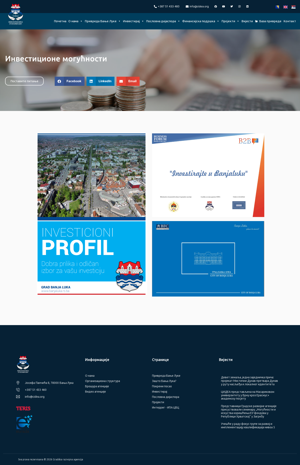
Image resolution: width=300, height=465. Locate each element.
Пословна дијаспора (161, 21)
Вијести (247, 21)
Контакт (289, 21)
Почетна (60, 21)
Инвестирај (131, 21)
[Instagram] (239, 6)
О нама (73, 21)
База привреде (270, 21)
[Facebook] (215, 6)
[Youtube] (223, 6)
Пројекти (228, 21)
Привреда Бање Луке (101, 21)
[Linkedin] (247, 6)
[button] (70, 81)
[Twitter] (231, 6)
